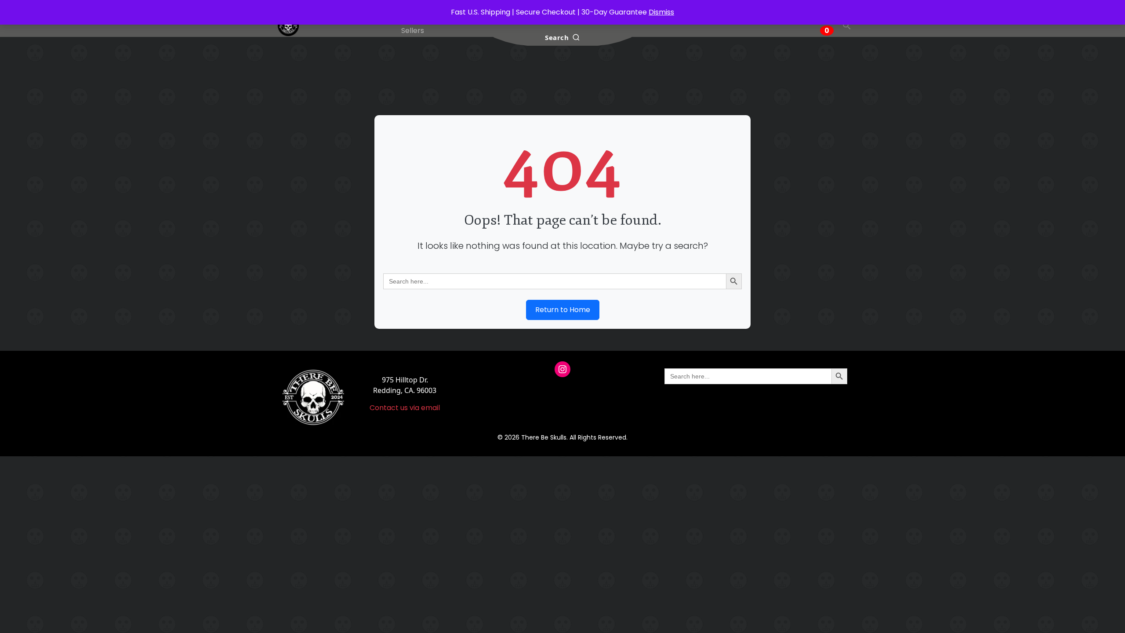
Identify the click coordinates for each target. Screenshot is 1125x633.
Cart (827, 25)
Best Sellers (412, 25)
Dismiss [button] (661, 12)
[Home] (288, 25)
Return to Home (562, 310)
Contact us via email (405, 408)
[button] (846, 25)
